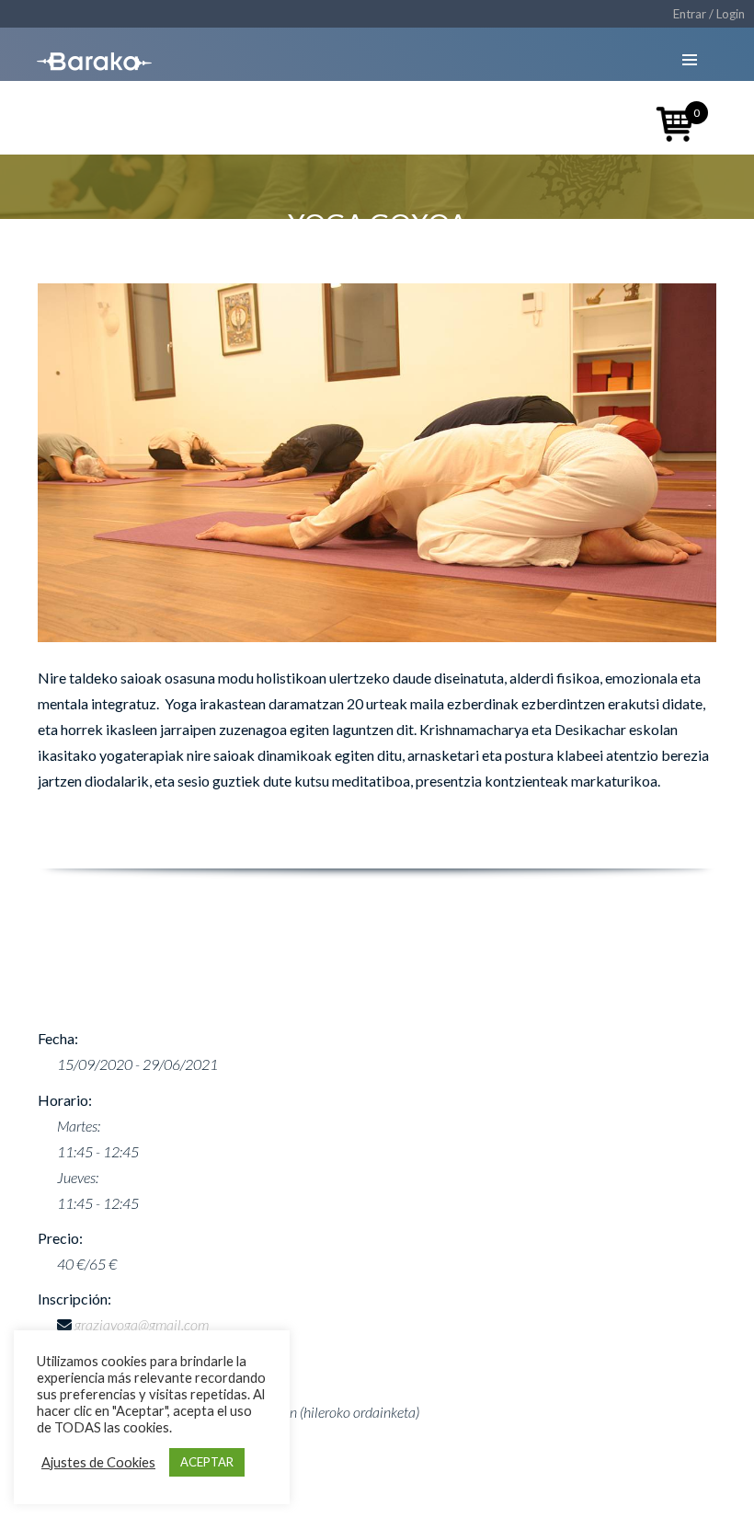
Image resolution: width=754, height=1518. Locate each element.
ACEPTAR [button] (207, 1462)
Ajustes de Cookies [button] (98, 1462)
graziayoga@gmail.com (141, 1324)
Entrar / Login (709, 13)
